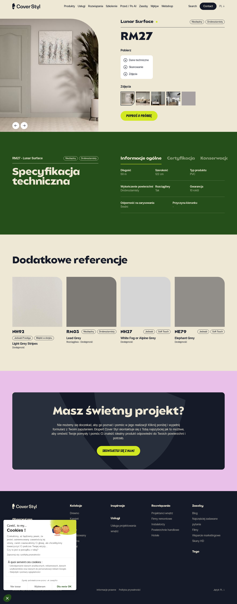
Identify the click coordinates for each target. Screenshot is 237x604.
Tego (195, 551)
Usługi (81, 6)
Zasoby (197, 506)
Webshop (167, 6)
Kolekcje (76, 506)
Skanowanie (136, 67)
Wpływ (155, 6)
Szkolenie (111, 6)
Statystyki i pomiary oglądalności (25, 572)
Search (192, 6)
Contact (208, 6)
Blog (195, 513)
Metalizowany (78, 535)
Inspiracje (118, 506)
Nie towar (15, 586)
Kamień (74, 518)
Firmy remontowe (161, 518)
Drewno (74, 513)
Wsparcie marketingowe (206, 535)
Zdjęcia (133, 74)
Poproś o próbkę (139, 116)
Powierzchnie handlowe (165, 529)
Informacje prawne (106, 589)
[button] (7, 598)
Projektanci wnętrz (162, 513)
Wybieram (39, 586)
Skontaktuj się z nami (118, 451)
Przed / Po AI (128, 6)
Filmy (195, 529)
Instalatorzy (158, 524)
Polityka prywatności (129, 589)
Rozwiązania (160, 506)
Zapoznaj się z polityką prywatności (23, 555)
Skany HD (198, 541)
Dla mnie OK (64, 586)
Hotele (155, 535)
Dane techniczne (139, 60)
